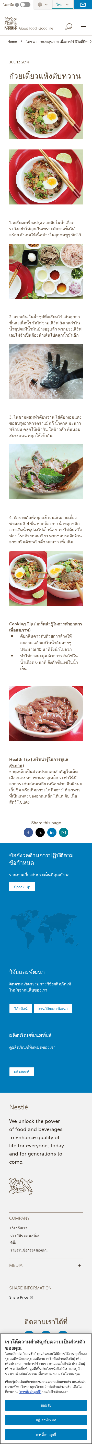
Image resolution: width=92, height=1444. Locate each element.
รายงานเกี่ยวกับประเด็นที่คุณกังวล (39, 874)
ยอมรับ (46, 1405)
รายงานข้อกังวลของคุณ (29, 1250)
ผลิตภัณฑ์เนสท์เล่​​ (30, 1035)
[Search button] (72, 26)
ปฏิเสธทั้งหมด (46, 1420)
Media (45, 1265)
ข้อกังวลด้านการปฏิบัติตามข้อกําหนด (41, 858)
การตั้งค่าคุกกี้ (46, 1434)
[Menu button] (83, 26)
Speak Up (22, 886)
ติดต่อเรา (83, 4)
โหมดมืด (8, 4)
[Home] (29, 23)
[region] (46, 1388)
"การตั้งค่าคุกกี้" (30, 1391)
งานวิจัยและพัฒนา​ (53, 1008)
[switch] (25, 4)
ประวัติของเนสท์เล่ (24, 1235)
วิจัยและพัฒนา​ (27, 971)
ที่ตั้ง (13, 1242)
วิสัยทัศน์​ (21, 1008)
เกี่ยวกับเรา (18, 1228)
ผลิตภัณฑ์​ (21, 1071)
